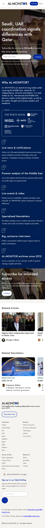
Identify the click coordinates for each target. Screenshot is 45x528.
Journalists (26, 460)
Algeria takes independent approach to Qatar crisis (18, 334)
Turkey (4, 425)
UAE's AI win (7, 380)
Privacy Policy (6, 460)
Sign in (41, 4)
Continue (6, 293)
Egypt (3, 442)
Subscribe (34, 4)
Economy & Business (29, 428)
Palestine (4, 439)
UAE (3, 433)
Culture (25, 433)
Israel (3, 436)
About (25, 457)
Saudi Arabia (6, 428)
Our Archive (27, 436)
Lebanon (4, 447)
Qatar (3, 445)
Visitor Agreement (7, 457)
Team (24, 463)
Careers (25, 466)
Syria (3, 450)
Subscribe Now (9, 414)
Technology (26, 430)
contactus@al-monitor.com (31, 516)
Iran (3, 430)
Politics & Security (28, 425)
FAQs (3, 463)
